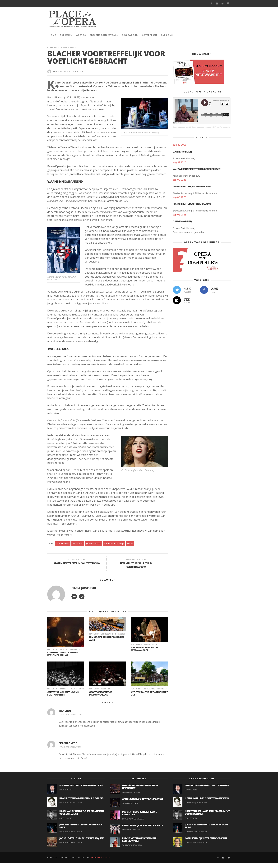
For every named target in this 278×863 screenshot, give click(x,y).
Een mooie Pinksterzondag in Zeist (106, 638)
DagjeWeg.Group (101, 857)
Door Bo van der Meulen (133, 819)
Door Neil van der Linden (70, 831)
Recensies (75, 649)
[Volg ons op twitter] (177, 290)
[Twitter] (222, 3)
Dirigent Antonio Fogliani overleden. (81, 785)
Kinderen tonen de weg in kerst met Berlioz (62, 654)
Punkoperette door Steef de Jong (192, 186)
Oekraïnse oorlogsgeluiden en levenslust (140, 787)
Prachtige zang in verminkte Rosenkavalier (139, 839)
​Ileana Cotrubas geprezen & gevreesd (81, 798)
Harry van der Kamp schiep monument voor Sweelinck (81, 812)
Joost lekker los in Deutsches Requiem (81, 838)
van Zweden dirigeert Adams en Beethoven (197, 169)
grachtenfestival (93, 543)
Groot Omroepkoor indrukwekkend (100, 693)
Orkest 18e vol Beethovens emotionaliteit (63, 693)
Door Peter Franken (131, 829)
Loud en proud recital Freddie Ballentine (139, 813)
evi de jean (78, 543)
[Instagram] (216, 3)
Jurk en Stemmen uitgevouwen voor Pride (80, 826)
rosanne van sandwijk (114, 543)
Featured (52, 47)
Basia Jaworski (59, 71)
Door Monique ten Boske (70, 802)
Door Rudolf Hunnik (131, 792)
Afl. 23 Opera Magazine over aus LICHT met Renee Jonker (208, 127)
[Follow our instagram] (177, 300)
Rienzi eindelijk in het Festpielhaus (142, 825)
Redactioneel (77, 689)
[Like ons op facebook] (204, 290)
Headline (63, 649)
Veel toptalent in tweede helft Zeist (149, 693)
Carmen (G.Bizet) (182, 151)
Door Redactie (65, 790)
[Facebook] (211, 3)
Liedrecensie (107, 634)
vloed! (130, 543)
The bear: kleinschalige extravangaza (144, 649)
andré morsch (62, 543)
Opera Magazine (179, 127)
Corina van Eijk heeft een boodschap (206, 838)
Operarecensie (68, 47)
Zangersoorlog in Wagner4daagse (142, 798)
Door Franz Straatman (132, 845)
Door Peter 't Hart (130, 803)
